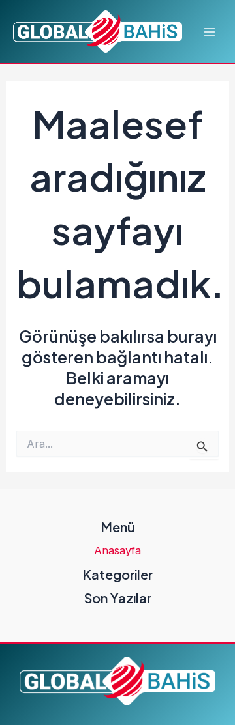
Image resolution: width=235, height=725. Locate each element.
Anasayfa (117, 550)
